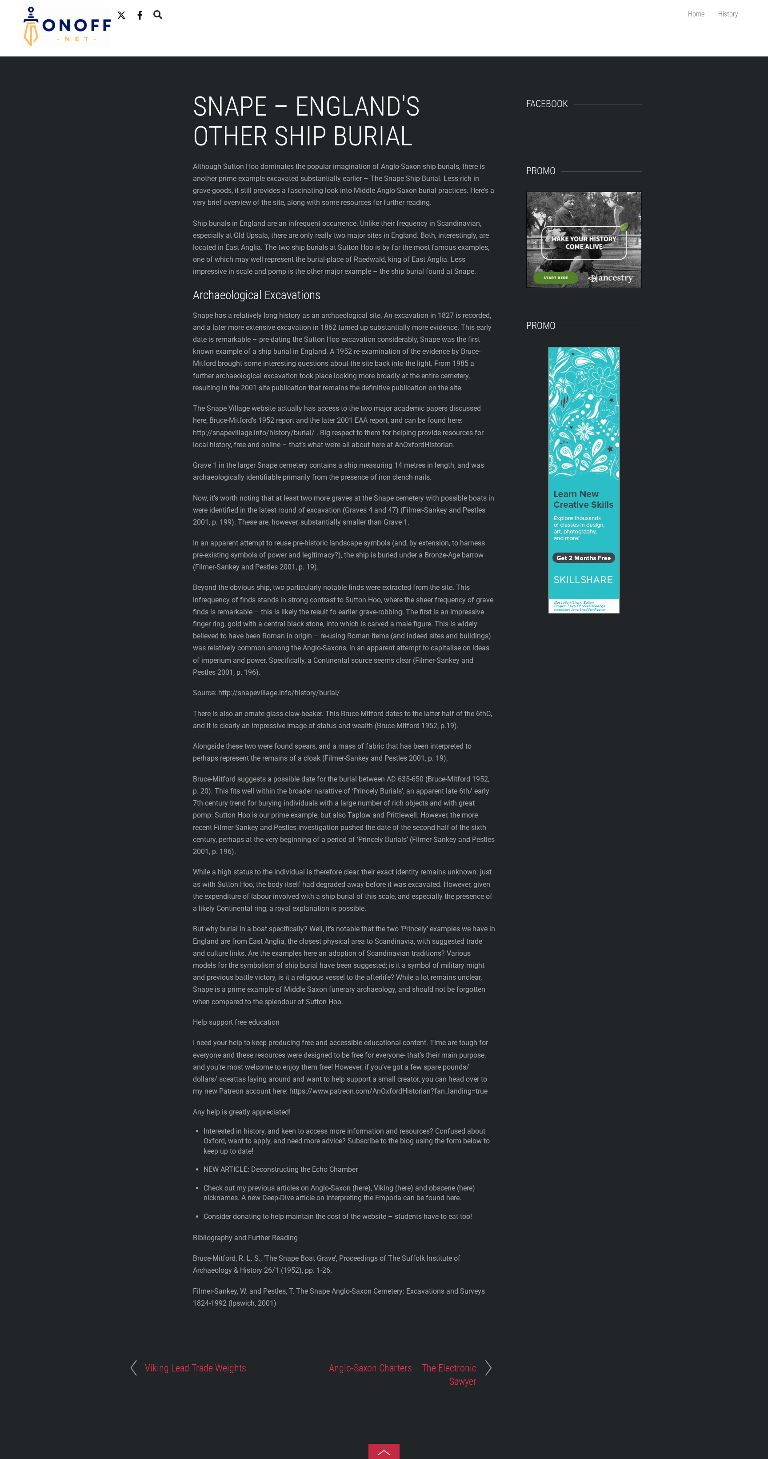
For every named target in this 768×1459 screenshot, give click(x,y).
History (728, 14)
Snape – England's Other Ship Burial (306, 121)
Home (696, 14)
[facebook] (140, 13)
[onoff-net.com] (67, 43)
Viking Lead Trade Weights (195, 1368)
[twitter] (121, 13)
